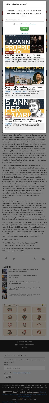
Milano (8, 124)
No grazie (24, 33)
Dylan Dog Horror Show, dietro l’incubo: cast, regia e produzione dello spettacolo (23, 56)
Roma (7, 60)
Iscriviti (24, 29)
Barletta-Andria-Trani (16, 92)
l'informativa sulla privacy (28, 24)
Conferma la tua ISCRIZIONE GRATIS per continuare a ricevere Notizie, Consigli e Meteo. (24, 13)
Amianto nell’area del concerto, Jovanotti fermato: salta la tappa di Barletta (23, 88)
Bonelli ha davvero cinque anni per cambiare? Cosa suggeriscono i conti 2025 (23, 120)
